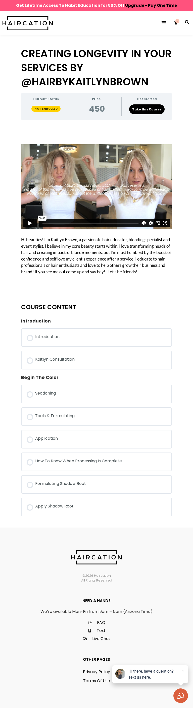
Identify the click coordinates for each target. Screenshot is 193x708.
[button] (164, 22)
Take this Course (147, 109)
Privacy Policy (96, 672)
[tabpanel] (96, 209)
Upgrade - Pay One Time (151, 5)
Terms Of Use (96, 681)
